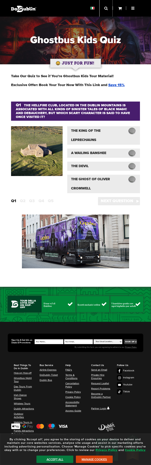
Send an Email (99, 370)
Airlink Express (48, 370)
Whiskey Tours (22, 403)
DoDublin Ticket (49, 375)
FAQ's (68, 370)
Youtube (127, 384)
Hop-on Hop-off (22, 373)
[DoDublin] (23, 3)
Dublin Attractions (24, 408)
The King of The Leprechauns (86, 135)
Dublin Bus (46, 380)
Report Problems (100, 388)
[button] (133, 8)
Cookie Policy (73, 397)
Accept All (55, 459)
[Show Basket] (119, 8)
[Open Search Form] (106, 8)
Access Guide (73, 411)
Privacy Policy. (131, 347)
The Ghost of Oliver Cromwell (90, 183)
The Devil (80, 166)
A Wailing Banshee (88, 153)
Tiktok (126, 391)
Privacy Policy (73, 392)
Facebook (128, 370)
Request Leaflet (100, 383)
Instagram (128, 377)
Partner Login (98, 408)
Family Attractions (24, 431)
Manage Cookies (94, 459)
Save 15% (116, 85)
